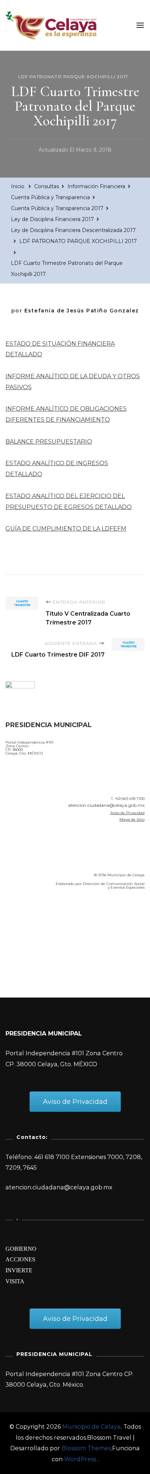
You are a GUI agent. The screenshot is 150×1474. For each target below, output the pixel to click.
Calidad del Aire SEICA (44, 916)
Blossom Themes (86, 1448)
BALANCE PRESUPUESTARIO (48, 441)
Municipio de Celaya (91, 1426)
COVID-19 (21, 937)
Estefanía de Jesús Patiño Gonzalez (81, 310)
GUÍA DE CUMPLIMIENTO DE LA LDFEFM (65, 528)
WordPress (80, 1459)
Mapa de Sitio (132, 819)
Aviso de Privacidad (127, 812)
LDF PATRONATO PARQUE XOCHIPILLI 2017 (73, 76)
